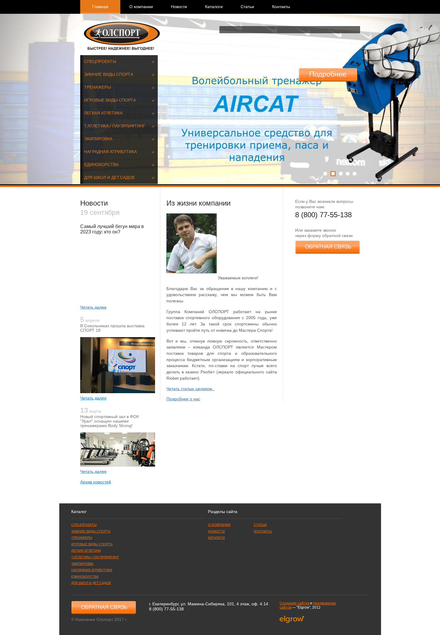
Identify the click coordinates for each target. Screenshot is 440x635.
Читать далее (93, 307)
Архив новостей (95, 482)
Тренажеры (97, 87)
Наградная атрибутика (110, 152)
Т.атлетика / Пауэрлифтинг (114, 126)
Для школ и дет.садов (109, 177)
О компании (141, 6)
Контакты (281, 6)
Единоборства (101, 164)
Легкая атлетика (103, 113)
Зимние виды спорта (108, 74)
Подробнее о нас (183, 399)
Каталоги (214, 6)
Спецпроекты (100, 61)
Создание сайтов (294, 603)
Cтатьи (247, 6)
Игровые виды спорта (110, 100)
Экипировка (98, 139)
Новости (179, 6)
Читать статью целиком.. (190, 389)
